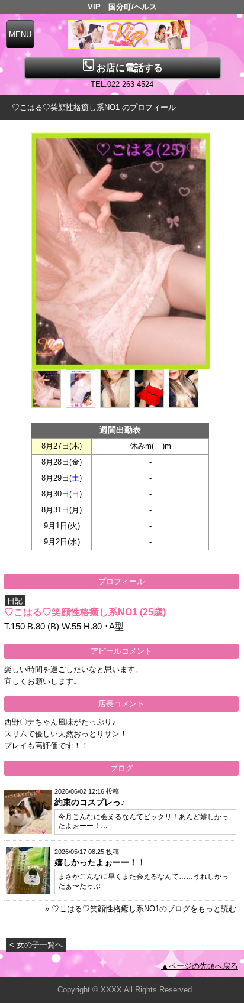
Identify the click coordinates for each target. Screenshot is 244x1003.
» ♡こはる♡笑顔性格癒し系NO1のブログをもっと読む (140, 908)
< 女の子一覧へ (36, 944)
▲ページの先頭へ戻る (199, 966)
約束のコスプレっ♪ (89, 802)
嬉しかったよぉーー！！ (100, 862)
